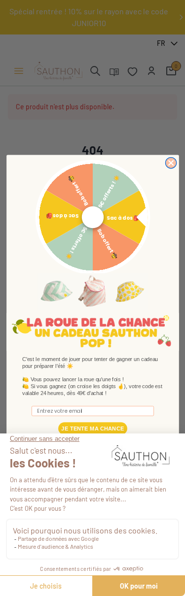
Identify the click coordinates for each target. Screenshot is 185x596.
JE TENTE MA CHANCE (92, 429)
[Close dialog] (170, 163)
